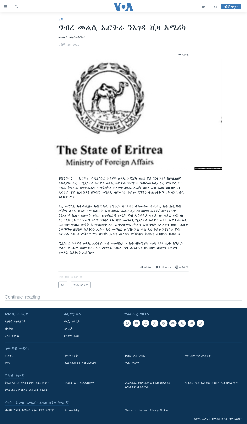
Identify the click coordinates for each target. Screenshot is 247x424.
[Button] (183, 54)
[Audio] (215, 7)
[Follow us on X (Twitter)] (154, 323)
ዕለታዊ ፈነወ (71, 336)
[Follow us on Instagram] (145, 323)
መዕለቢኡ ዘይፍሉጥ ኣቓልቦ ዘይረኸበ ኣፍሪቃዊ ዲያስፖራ (147, 385)
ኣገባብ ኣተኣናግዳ (15, 321)
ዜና (60, 19)
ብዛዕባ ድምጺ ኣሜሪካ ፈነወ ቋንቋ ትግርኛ (29, 410)
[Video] (203, 7)
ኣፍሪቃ (68, 328)
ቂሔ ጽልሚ (132, 363)
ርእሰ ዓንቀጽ (12, 336)
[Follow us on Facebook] (127, 323)
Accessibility (72, 410)
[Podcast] (163, 323)
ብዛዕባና (9, 328)
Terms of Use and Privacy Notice (146, 410)
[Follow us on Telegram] (191, 323)
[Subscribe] (173, 323)
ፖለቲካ (9, 356)
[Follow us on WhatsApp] (200, 323)
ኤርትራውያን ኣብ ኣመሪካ (80, 363)
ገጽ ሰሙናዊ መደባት (198, 356)
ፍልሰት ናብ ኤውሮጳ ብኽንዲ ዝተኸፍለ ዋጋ (211, 383)
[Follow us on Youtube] (136, 323)
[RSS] (182, 323)
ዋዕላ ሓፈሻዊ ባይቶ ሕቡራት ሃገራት (26, 390)
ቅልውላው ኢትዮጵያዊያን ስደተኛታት (27, 383)
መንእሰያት (71, 356)
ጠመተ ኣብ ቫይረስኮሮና (79, 383)
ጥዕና (7, 363)
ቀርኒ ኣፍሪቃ (72, 321)
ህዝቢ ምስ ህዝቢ (135, 356)
